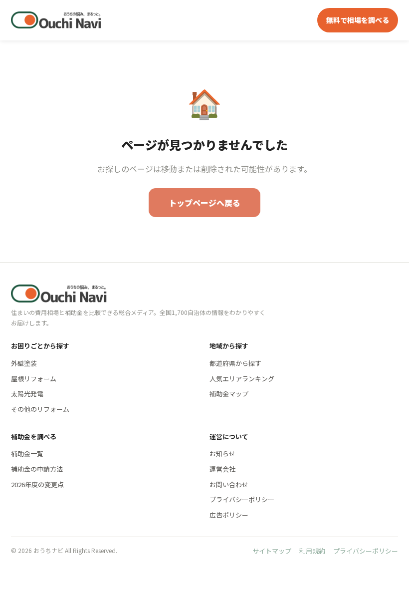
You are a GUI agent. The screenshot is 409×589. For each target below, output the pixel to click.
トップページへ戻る (204, 203)
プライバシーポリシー (241, 499)
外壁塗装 (24, 363)
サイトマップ (271, 551)
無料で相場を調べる (357, 20)
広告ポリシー (228, 515)
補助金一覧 (27, 453)
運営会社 (222, 469)
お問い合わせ (228, 484)
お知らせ (222, 453)
